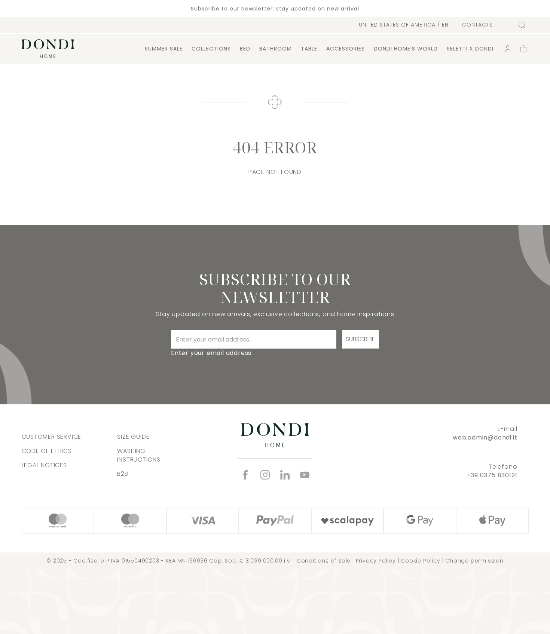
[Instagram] (265, 475)
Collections (211, 48)
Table (309, 48)
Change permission (474, 560)
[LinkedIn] (285, 475)
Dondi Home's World (406, 48)
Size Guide (133, 436)
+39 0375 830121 (492, 475)
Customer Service (52, 436)
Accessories (345, 48)
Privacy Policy (376, 560)
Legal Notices (44, 465)
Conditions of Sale (324, 560)
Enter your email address (211, 353)
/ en (404, 24)
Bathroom (275, 48)
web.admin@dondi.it (485, 437)
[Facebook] (245, 475)
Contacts (477, 24)
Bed (245, 48)
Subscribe (360, 339)
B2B (122, 473)
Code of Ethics (47, 451)
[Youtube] (304, 475)
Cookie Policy (420, 560)
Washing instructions (139, 455)
